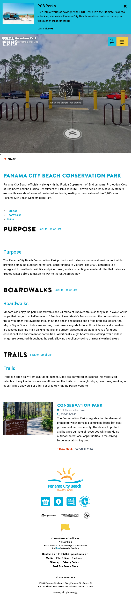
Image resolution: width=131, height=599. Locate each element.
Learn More (44, 28)
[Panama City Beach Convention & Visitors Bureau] (10, 41)
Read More (65, 449)
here (58, 548)
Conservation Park (80, 405)
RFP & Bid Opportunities (72, 554)
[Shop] (45, 501)
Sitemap (54, 562)
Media (50, 558)
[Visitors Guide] (58, 501)
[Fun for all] (84, 501)
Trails (10, 219)
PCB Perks (47, 6)
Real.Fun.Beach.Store (65, 566)
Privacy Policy (70, 562)
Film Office (62, 558)
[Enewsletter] (71, 501)
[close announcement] (125, 6)
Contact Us (48, 554)
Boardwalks (14, 215)
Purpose (12, 211)
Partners (77, 558)
